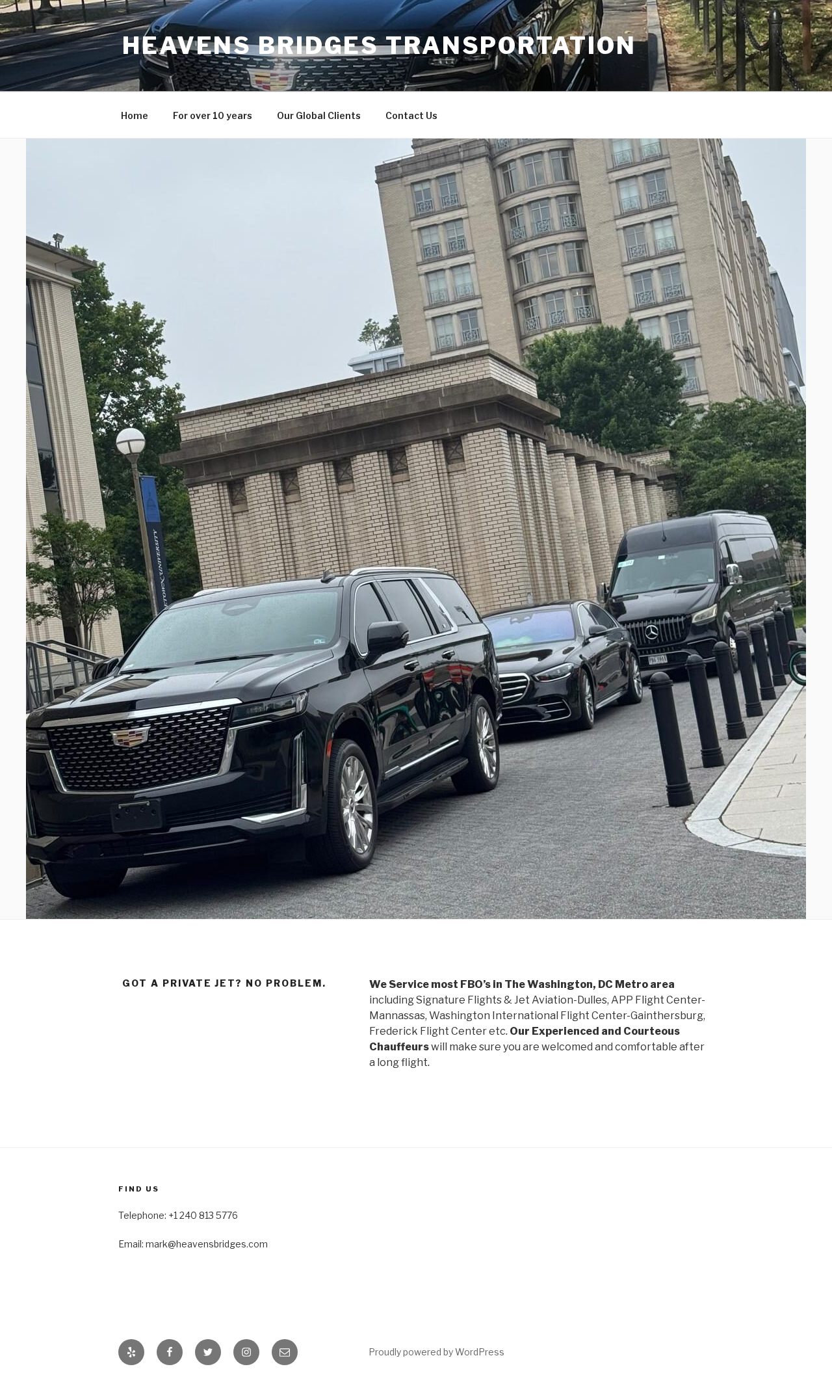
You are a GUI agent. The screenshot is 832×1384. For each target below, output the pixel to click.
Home (134, 115)
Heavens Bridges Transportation (379, 45)
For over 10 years (212, 115)
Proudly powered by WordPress (436, 1351)
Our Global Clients (319, 115)
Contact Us (411, 115)
